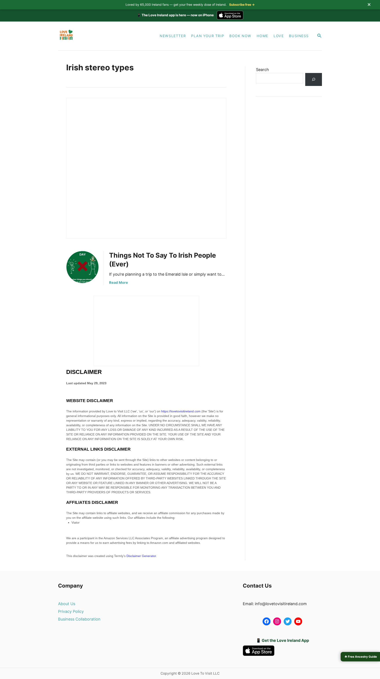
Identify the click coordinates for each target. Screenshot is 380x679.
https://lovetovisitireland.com (181, 411)
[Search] (313, 79)
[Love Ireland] (99, 36)
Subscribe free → (242, 4)
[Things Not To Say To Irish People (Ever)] (82, 267)
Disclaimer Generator (141, 556)
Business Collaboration (79, 619)
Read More (118, 282)
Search (262, 69)
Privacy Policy (71, 611)
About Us (66, 603)
